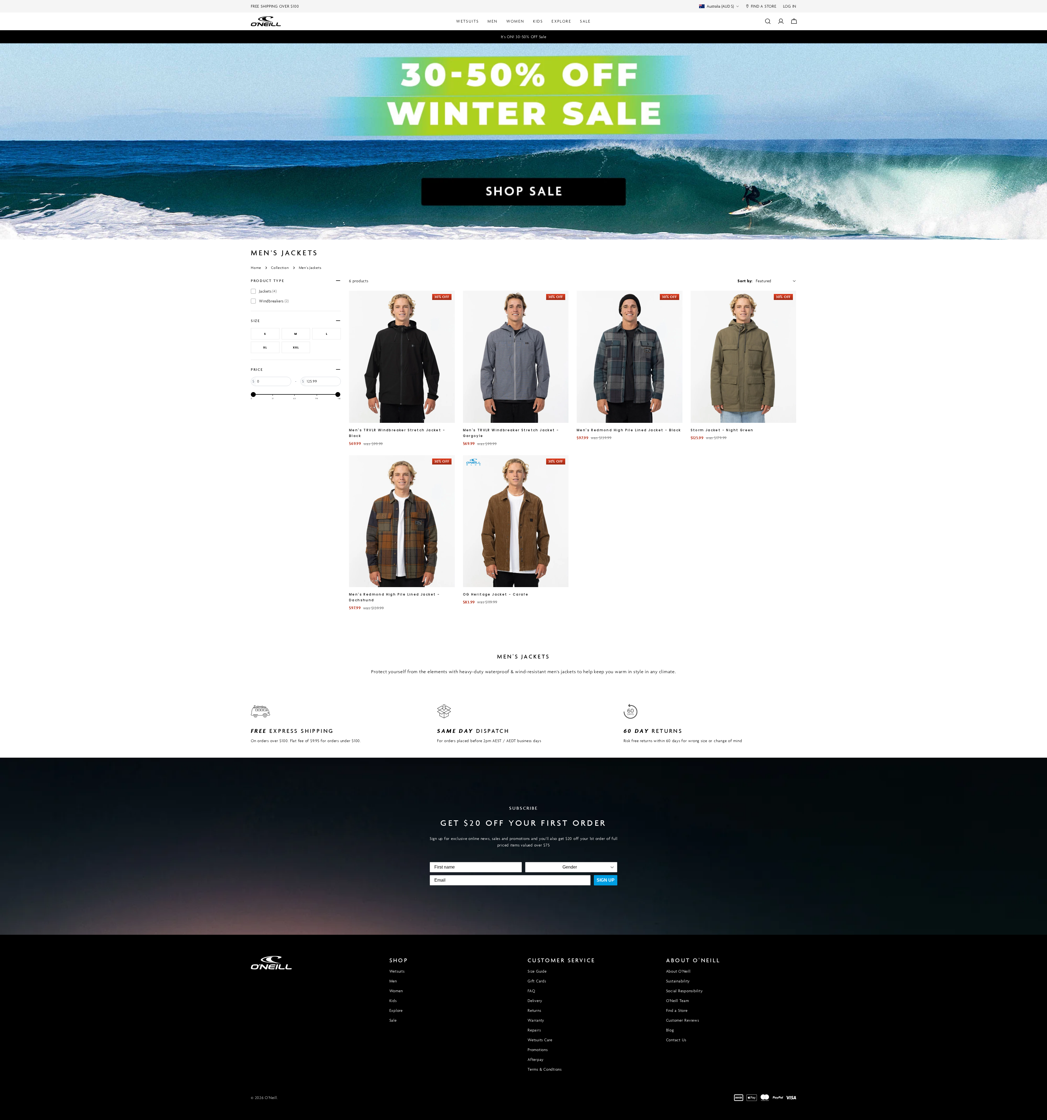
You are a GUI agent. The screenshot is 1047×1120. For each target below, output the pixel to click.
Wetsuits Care (540, 1039)
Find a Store (677, 1010)
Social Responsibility (684, 990)
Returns (534, 1010)
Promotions (538, 1049)
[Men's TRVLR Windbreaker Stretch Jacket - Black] (402, 357)
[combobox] (569, 867)
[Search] (767, 21)
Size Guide (537, 971)
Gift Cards (537, 981)
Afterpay (536, 1059)
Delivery (535, 1000)
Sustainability (678, 981)
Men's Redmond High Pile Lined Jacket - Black (629, 430)
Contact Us (676, 1039)
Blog (670, 1030)
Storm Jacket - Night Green (722, 430)
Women (396, 990)
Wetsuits (397, 971)
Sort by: (745, 280)
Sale (393, 1020)
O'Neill (271, 1097)
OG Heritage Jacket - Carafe (496, 594)
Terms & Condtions (545, 1069)
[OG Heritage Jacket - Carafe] (516, 521)
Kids (393, 1000)
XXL (296, 347)
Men (393, 981)
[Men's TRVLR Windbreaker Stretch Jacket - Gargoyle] (516, 357)
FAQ (531, 990)
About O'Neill (678, 971)
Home (256, 267)
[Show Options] (612, 867)
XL (265, 347)
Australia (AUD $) (720, 6)
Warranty (536, 1020)
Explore (396, 1010)
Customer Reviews (682, 1020)
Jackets (268, 291)
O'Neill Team (677, 1000)
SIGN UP (606, 880)
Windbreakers (273, 300)
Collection (280, 267)
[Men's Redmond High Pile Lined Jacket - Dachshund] (402, 521)
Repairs (534, 1030)
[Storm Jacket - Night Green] (743, 357)
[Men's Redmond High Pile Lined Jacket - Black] (629, 357)
